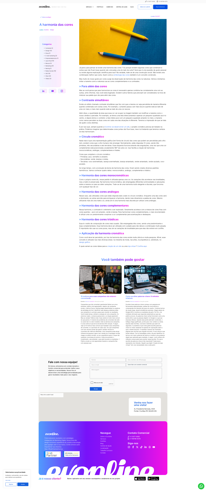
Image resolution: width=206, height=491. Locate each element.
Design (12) (48, 50)
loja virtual (132, 246)
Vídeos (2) (48, 78)
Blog (132, 7)
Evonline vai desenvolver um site (117, 127)
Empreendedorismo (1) (51, 58)
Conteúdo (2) (49, 48)
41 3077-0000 (151, 1)
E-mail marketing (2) (51, 55)
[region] (17, 479)
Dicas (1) (47, 53)
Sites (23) (48, 76)
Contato (103, 453)
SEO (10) (47, 73)
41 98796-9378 (163, 1)
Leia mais (7, 480)
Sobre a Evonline (106, 436)
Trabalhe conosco (106, 450)
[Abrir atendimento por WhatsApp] (201, 486)
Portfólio (100, 7)
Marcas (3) (48, 63)
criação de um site (114, 246)
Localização (104, 448)
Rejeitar (11, 484)
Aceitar (23, 484)
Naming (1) (48, 68)
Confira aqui (142, 246)
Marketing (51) (49, 66)
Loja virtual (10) (49, 61)
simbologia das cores (122, 75)
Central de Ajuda (121, 7)
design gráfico (84, 242)
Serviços (89, 7)
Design (52, 30)
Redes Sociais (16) (50, 71)
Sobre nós (109, 7)
